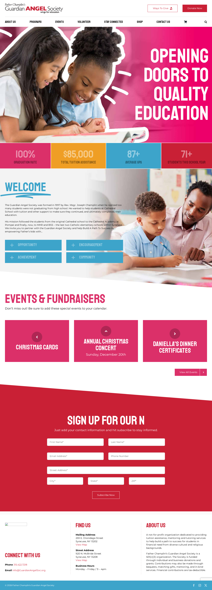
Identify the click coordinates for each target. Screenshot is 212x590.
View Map (81, 544)
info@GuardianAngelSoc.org (29, 570)
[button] (206, 22)
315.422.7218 (20, 564)
